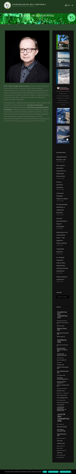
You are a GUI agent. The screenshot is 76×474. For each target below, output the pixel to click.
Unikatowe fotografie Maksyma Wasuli (62, 196)
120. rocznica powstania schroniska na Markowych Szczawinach (61, 171)
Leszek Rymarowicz (62, 388)
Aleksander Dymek (62, 320)
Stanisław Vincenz (61, 430)
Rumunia (62, 427)
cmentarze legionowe (62, 354)
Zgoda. (45, 471)
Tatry (59, 440)
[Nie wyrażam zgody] (74, 472)
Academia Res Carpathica (62, 315)
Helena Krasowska (62, 367)
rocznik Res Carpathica (63, 417)
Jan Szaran (61, 375)
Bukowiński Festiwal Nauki (62, 349)
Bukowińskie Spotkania (62, 345)
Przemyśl (60, 404)
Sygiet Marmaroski (61, 438)
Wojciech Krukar (61, 446)
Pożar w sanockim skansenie (59, 184)
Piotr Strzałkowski (61, 400)
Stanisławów (61, 434)
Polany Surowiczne (62, 402)
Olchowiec (59, 393)
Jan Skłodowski (63, 372)
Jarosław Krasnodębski (62, 378)
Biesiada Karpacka (63, 333)
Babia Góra (60, 326)
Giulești (59, 362)
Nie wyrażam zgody (53, 471)
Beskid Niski (62, 329)
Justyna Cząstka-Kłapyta (61, 382)
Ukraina (61, 443)
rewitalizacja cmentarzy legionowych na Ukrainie (61, 408)
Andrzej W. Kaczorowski (62, 323)
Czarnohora (60, 357)
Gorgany (60, 364)
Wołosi (59, 452)
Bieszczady (61, 336)
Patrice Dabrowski (62, 395)
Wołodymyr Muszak (61, 450)
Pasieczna (66, 393)
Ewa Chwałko (61, 360)
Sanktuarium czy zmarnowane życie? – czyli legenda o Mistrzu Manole (62, 238)
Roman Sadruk (60, 424)
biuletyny (61, 341)
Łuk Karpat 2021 (60, 457)
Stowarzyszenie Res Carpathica (29, 4)
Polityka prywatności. (65, 471)
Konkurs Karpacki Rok (63, 385)
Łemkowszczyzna (61, 455)
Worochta (60, 448)
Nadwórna (61, 390)
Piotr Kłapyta (62, 397)
